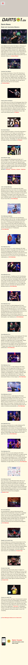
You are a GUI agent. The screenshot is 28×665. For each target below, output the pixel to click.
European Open (19, 550)
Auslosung (13, 169)
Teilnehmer (8, 169)
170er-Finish (15, 606)
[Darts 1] (14, 21)
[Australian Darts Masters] (14, 36)
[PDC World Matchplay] (14, 179)
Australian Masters (14, 56)
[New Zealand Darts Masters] (14, 93)
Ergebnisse (23, 169)
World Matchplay (14, 198)
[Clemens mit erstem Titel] (14, 590)
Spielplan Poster (5, 492)
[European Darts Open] (14, 533)
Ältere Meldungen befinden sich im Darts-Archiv (11, 617)
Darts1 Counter (17, 640)
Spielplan (18, 169)
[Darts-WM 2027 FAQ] (14, 150)
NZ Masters (16, 112)
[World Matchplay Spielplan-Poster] (14, 471)
